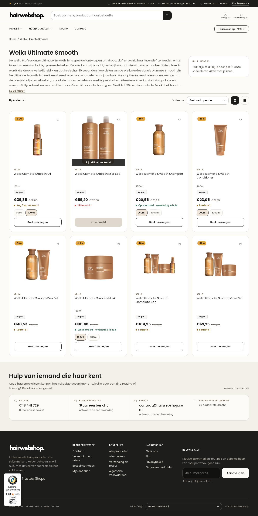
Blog (148, 456)
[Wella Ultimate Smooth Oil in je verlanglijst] (58, 120)
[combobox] (111, 15)
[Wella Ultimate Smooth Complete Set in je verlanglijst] (179, 244)
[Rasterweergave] (235, 100)
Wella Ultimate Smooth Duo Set (36, 298)
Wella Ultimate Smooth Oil (32, 174)
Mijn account (81, 471)
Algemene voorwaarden (118, 473)
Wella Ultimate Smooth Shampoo (159, 174)
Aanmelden (235, 473)
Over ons (152, 451)
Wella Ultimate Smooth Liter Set (97, 174)
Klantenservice (240, 3)
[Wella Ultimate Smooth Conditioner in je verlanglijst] (240, 120)
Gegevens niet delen (159, 467)
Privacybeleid (154, 462)
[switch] (12, 501)
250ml (141, 212)
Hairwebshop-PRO (230, 29)
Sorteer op (178, 100)
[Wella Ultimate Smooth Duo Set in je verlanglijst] (58, 244)
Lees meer (17, 90)
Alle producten (118, 451)
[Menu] (19, 475)
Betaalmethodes (84, 466)
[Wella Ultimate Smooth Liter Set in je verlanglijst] (118, 120)
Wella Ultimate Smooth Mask (95, 298)
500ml (93, 337)
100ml (31, 212)
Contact (78, 451)
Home (13, 39)
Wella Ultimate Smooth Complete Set (152, 300)
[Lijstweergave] (245, 100)
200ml (202, 212)
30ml (20, 212)
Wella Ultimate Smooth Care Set (220, 298)
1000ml (156, 212)
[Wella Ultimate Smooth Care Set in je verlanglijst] (240, 244)
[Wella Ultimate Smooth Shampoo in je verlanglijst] (179, 120)
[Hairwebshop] (27, 15)
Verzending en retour (82, 458)
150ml (80, 337)
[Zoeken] (167, 15)
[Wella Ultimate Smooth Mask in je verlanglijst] (118, 244)
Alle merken (117, 456)
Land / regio (137, 506)
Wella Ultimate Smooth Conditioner (213, 175)
